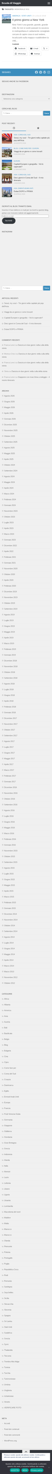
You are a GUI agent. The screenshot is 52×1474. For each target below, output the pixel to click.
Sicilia (6, 1298)
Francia (7, 1108)
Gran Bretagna (10, 1143)
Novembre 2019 (10, 597)
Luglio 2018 (9, 689)
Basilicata (8, 1033)
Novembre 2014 (10, 920)
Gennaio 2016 (10, 845)
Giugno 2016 (9, 822)
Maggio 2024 (9, 482)
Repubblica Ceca (11, 1269)
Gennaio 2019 (10, 655)
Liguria (7, 1195)
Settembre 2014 (10, 931)
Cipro (6, 1062)
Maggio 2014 (9, 954)
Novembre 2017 (10, 724)
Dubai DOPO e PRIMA (23, 191)
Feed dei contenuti (11, 1429)
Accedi (7, 1423)
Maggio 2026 (9, 407)
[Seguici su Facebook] (36, 72)
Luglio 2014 (9, 943)
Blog (16, 148)
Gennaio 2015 (10, 908)
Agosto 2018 (9, 684)
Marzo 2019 (9, 643)
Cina (6, 1056)
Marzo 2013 (9, 971)
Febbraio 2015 (10, 902)
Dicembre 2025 (10, 425)
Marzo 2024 (9, 494)
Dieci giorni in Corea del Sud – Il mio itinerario (22, 323)
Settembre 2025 (10, 442)
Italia (6, 1166)
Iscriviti (8, 220)
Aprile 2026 (8, 413)
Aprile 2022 (8, 551)
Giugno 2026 (9, 402)
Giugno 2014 (9, 948)
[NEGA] (49, 1467)
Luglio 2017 (9, 747)
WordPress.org (10, 1441)
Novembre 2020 (10, 568)
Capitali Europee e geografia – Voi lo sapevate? (23, 318)
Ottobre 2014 (9, 925)
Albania (7, 1005)
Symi (6, 1344)
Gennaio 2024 (10, 505)
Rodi (6, 1275)
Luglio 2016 (9, 816)
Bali (5, 1028)
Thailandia (8, 1350)
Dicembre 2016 (10, 787)
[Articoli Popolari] (38, 128)
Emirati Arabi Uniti (25, 188)
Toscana (7, 1356)
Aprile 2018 (8, 701)
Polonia (7, 1252)
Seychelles (8, 1292)
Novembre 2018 (10, 666)
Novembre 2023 (10, 511)
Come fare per (25, 148)
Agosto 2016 (9, 810)
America (16, 16)
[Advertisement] (26, 261)
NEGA (25, 1470)
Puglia (6, 1264)
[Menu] (49, 3)
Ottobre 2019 (9, 603)
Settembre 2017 (10, 735)
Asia (15, 135)
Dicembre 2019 (10, 592)
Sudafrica (8, 1333)
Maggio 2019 (9, 632)
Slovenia (7, 1310)
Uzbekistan (9, 1396)
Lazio (6, 1177)
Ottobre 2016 (9, 799)
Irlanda (7, 1160)
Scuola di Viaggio (11, 3)
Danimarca (8, 1085)
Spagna (7, 1315)
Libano (7, 1189)
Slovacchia (8, 1304)
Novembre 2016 (10, 793)
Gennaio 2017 (10, 781)
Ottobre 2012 (9, 983)
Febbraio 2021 (10, 557)
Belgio (6, 1039)
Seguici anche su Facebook (15, 81)
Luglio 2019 (9, 620)
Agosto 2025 (9, 448)
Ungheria (8, 1390)
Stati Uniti (27, 16)
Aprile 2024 (8, 488)
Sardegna (8, 1287)
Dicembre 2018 (10, 661)
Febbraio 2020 (10, 586)
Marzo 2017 (9, 770)
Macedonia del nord (12, 1212)
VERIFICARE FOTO (12, 1408)
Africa (6, 999)
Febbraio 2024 (10, 499)
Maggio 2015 (9, 885)
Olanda (7, 1241)
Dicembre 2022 (10, 545)
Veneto (7, 1402)
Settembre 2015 (10, 862)
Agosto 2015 (9, 868)
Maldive (7, 1218)
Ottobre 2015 (9, 856)
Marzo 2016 (9, 833)
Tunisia (7, 1367)
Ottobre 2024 (9, 465)
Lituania (7, 1200)
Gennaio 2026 (10, 419)
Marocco (7, 1229)
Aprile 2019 (8, 638)
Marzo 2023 (9, 534)
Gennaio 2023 (10, 540)
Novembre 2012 (10, 977)
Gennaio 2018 (10, 712)
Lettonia (7, 1183)
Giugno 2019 (9, 626)
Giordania (8, 1137)
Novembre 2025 (10, 430)
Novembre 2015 (10, 851)
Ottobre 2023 (9, 517)
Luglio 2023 (9, 522)
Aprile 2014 (8, 960)
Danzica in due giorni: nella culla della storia (29, 371)
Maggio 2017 (9, 758)
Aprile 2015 (8, 891)
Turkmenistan (9, 1379)
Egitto (6, 1091)
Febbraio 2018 (10, 707)
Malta (6, 1223)
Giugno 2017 (9, 753)
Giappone (8, 1125)
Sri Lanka (8, 1321)
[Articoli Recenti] (14, 128)
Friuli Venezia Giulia (12, 1114)
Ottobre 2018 (9, 672)
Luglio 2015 (9, 874)
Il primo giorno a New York (28, 19)
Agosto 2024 (9, 476)
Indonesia (8, 1154)
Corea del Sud (24, 135)
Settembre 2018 (10, 678)
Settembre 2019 (10, 609)
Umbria (7, 1385)
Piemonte (8, 1246)
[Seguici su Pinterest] (40, 72)
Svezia (7, 1338)
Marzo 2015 (9, 897)
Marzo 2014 (9, 966)
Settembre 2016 (10, 805)
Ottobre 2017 (9, 730)
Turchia (7, 1373)
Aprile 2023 (8, 528)
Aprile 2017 (8, 764)
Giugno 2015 (9, 879)
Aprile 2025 (8, 459)
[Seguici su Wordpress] (44, 72)
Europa (36, 148)
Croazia (7, 1079)
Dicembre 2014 (10, 914)
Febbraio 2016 (10, 839)
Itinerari (7, 1171)
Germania (8, 1120)
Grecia (7, 1148)
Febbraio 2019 (10, 649)
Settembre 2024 (10, 471)
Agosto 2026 (9, 396)
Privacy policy (36, 1470)
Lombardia (8, 1206)
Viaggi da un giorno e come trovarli (28, 151)
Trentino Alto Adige (11, 1361)
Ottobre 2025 (9, 436)
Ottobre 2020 (9, 574)
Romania (8, 1281)
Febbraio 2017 (10, 776)
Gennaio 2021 (10, 563)
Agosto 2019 (9, 615)
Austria (7, 1022)
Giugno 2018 (9, 695)
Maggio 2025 (9, 453)
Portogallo (8, 1258)
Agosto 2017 (9, 741)
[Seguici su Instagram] (48, 72)
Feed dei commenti (12, 1435)
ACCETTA (15, 1470)
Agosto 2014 (9, 937)
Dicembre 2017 (10, 718)
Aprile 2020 (8, 580)
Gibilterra (8, 1131)
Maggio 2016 (9, 828)
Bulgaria (7, 1051)
